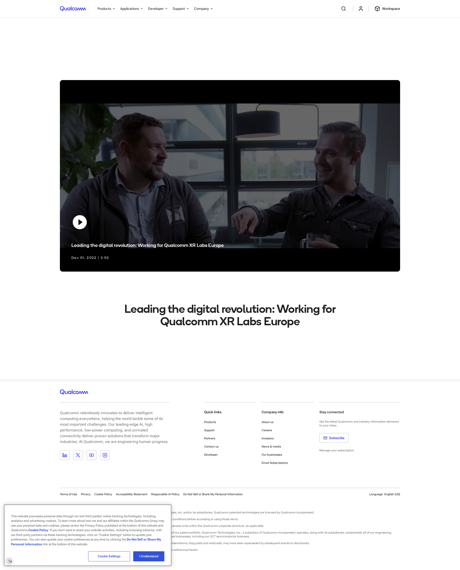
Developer (211, 454)
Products (210, 422)
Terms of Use (68, 494)
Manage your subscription (336, 450)
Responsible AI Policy (165, 494)
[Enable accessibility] (9, 561)
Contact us (211, 446)
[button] (213, 494)
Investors (268, 438)
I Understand (148, 556)
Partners (209, 438)
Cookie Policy (103, 494)
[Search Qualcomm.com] (344, 9)
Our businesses (272, 454)
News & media (271, 446)
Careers (267, 430)
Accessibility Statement (131, 494)
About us (267, 422)
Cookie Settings (109, 556)
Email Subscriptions (275, 463)
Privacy (86, 494)
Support (209, 430)
